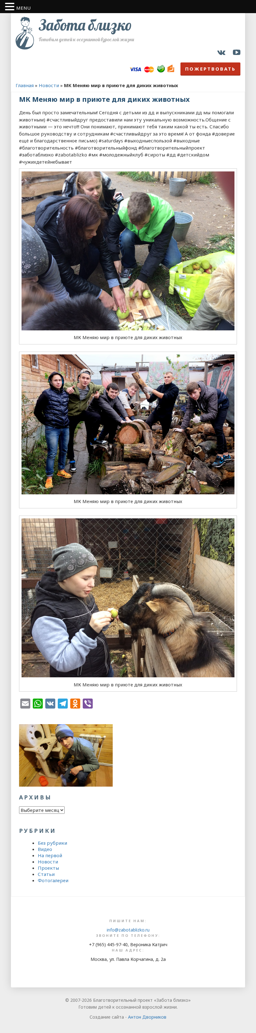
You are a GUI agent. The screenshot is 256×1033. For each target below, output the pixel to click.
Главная (25, 85)
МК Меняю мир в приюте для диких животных (104, 99)
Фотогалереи (53, 880)
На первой (50, 855)
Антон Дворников (147, 1017)
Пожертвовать (210, 69)
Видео (45, 849)
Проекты (48, 868)
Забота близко (85, 25)
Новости (49, 85)
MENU (23, 8)
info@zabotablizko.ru (128, 930)
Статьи (46, 874)
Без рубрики (52, 843)
